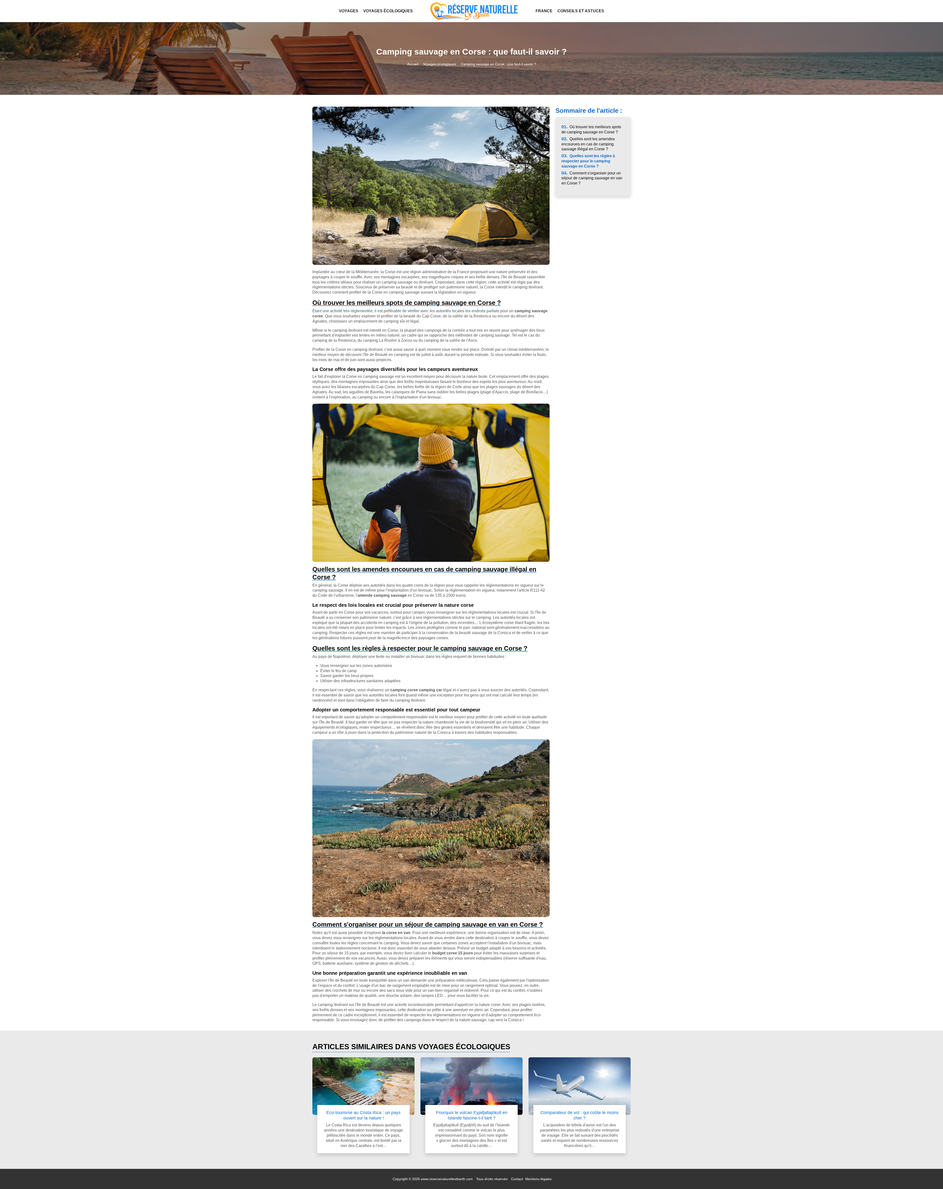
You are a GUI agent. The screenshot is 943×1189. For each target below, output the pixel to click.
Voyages (348, 11)
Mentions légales (538, 1179)
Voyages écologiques (388, 11)
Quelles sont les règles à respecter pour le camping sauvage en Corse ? (588, 161)
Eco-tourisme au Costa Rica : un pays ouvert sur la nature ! (363, 1115)
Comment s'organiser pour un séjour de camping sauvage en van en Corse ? (591, 178)
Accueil (412, 64)
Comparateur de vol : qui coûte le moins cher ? (580, 1115)
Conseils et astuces (580, 11)
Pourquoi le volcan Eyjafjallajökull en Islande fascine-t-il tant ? (471, 1115)
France (544, 11)
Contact (517, 1179)
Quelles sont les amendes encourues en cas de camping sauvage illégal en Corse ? (588, 144)
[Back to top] (929, 1175)
